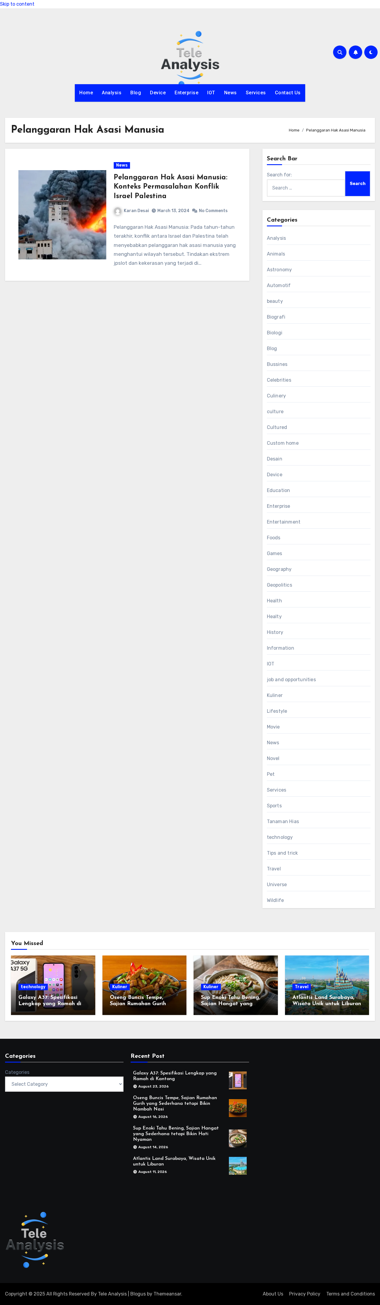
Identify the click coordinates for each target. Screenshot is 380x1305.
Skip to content (17, 4)
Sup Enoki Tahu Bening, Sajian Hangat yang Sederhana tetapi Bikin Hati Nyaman (176, 1134)
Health (274, 601)
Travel (274, 869)
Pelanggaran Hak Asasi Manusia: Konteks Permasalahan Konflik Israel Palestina (170, 187)
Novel (273, 758)
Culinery (276, 396)
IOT (211, 92)
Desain (274, 459)
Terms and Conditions (350, 1294)
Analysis (111, 92)
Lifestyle (277, 711)
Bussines (277, 364)
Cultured (277, 427)
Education (278, 490)
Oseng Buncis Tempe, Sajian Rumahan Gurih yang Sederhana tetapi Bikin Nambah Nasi (175, 1104)
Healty (274, 616)
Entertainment (284, 522)
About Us (273, 1294)
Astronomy (279, 269)
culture (275, 411)
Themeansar (167, 1294)
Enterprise (186, 92)
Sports (274, 806)
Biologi (274, 333)
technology (280, 837)
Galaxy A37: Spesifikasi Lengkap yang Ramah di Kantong (49, 1004)
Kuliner (275, 695)
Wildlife (275, 900)
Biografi (276, 317)
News (230, 92)
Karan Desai (136, 210)
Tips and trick (282, 853)
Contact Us (288, 92)
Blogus (138, 1294)
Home (86, 92)
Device (158, 92)
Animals (276, 254)
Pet (271, 774)
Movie (273, 727)
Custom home (283, 443)
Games (274, 553)
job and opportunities (291, 679)
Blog (135, 92)
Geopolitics (279, 585)
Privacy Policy (304, 1294)
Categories (17, 1072)
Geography (279, 569)
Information (280, 648)
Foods (274, 538)
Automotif (279, 285)
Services (256, 92)
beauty (275, 301)
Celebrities (279, 380)
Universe (277, 884)
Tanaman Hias (283, 821)
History (275, 632)
